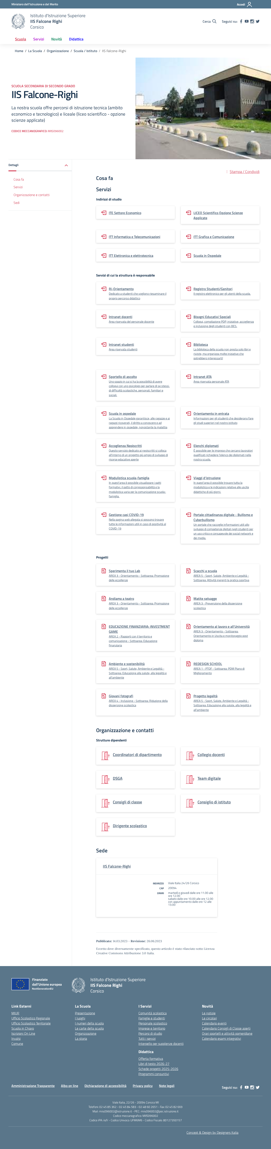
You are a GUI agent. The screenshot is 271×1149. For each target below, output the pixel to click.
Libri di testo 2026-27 (153, 1063)
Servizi (18, 186)
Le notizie (209, 1013)
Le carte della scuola (89, 1028)
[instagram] (252, 21)
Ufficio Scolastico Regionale (30, 1018)
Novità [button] (56, 39)
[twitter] (258, 21)
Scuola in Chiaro (22, 1028)
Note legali (166, 1085)
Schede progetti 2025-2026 (158, 1068)
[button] (40, 165)
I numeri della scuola (89, 1023)
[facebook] (241, 21)
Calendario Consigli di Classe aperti (226, 1028)
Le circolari (209, 1018)
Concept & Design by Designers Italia (212, 1132)
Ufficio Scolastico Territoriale (31, 1023)
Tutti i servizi (147, 1038)
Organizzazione (85, 1033)
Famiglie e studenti (151, 1018)
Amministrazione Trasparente (33, 1085)
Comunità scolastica (152, 1013)
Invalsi (16, 1038)
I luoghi (80, 1018)
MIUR (15, 1013)
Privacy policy (143, 1085)
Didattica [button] (76, 39)
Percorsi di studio (150, 1033)
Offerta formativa (150, 1058)
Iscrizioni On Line (23, 1033)
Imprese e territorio (151, 1028)
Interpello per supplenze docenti (161, 1043)
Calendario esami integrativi (221, 1038)
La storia (81, 1038)
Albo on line (69, 1085)
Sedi (16, 202)
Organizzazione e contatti (32, 194)
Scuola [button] (20, 39)
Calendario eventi (214, 1023)
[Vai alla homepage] (18, 21)
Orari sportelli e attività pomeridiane (227, 1033)
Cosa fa (19, 179)
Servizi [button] (38, 39)
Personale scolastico (152, 1023)
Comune (17, 1043)
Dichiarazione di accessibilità (105, 1085)
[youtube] (247, 21)
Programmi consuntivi (153, 1073)
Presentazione (85, 1013)
